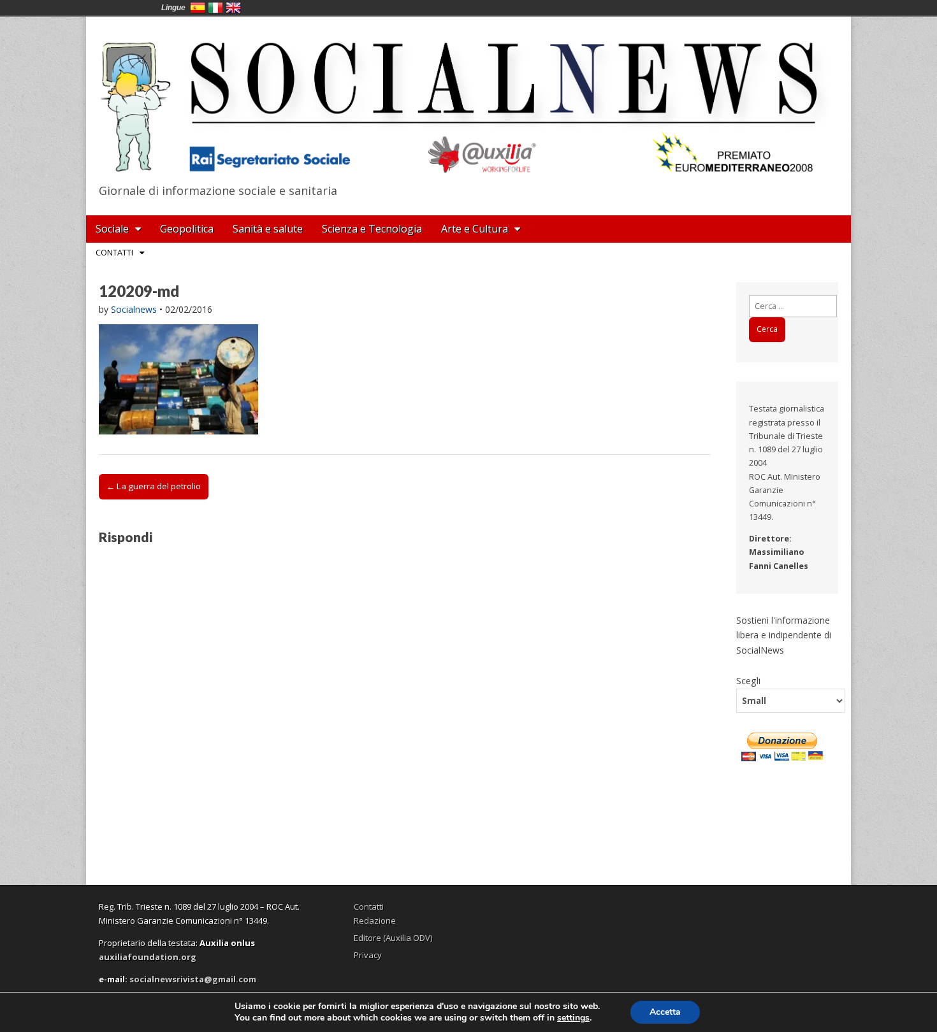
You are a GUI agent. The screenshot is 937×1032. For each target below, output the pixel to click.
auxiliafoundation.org (147, 957)
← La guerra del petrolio (153, 486)
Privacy (368, 955)
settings (573, 1018)
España (197, 7)
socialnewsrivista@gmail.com (192, 979)
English (233, 7)
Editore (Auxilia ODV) (393, 937)
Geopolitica (187, 229)
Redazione (375, 920)
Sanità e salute (268, 229)
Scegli (748, 680)
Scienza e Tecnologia (372, 229)
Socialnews (134, 309)
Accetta (665, 1012)
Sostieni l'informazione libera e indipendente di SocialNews (783, 635)
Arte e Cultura (474, 229)
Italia (215, 7)
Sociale (112, 229)
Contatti (114, 252)
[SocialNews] (468, 97)
